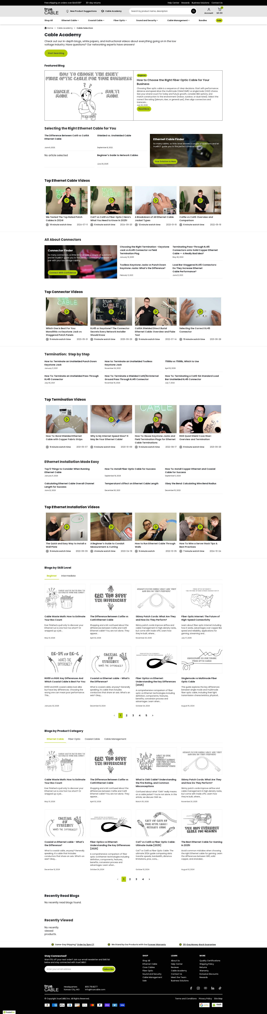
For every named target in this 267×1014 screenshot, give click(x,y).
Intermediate (68, 575)
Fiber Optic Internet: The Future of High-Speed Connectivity (200, 618)
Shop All (48, 20)
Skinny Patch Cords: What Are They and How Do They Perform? (156, 618)
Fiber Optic (119, 20)
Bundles (203, 20)
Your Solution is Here (165, 161)
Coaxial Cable (95, 20)
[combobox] (159, 11)
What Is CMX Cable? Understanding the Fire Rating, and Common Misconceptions (156, 783)
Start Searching (56, 53)
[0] (219, 9)
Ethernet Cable (69, 20)
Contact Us (217, 2)
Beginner (52, 575)
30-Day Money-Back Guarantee (199, 944)
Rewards (185, 2)
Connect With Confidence (63, 272)
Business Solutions (200, 2)
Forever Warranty (157, 944)
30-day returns (93, 2)
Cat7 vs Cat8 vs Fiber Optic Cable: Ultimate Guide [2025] (155, 843)
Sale (219, 20)
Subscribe (108, 969)
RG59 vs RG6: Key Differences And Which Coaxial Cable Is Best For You (64, 680)
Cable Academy (65, 28)
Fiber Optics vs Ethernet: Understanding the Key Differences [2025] (156, 682)
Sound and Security (146, 20)
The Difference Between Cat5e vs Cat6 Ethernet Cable (109, 618)
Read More (144, 109)
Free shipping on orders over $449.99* (62, 2)
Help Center (173, 2)
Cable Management (177, 20)
